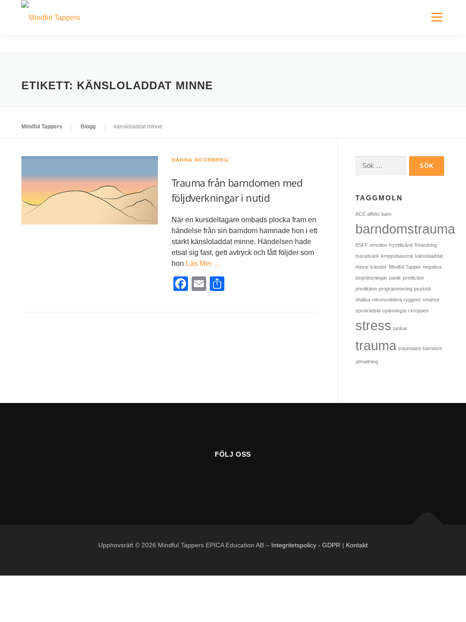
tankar (400, 328)
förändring (426, 245)
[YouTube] (233, 477)
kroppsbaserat (397, 256)
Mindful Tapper (405, 267)
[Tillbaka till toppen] (427, 525)
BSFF (361, 245)
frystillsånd (401, 245)
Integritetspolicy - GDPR (305, 545)
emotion (378, 245)
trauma (375, 345)
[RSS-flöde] (255, 477)
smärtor (431, 299)
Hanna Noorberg (200, 160)
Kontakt (357, 545)
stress (373, 325)
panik (395, 277)
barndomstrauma (405, 228)
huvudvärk (367, 256)
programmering (395, 288)
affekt (373, 214)
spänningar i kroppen (405, 310)
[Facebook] (210, 477)
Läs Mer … (203, 263)
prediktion (366, 288)
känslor (378, 267)
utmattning (366, 361)
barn (386, 214)
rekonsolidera (387, 299)
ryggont (412, 299)
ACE (360, 214)
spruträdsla (367, 310)
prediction (413, 277)
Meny (437, 17)
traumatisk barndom (420, 348)
